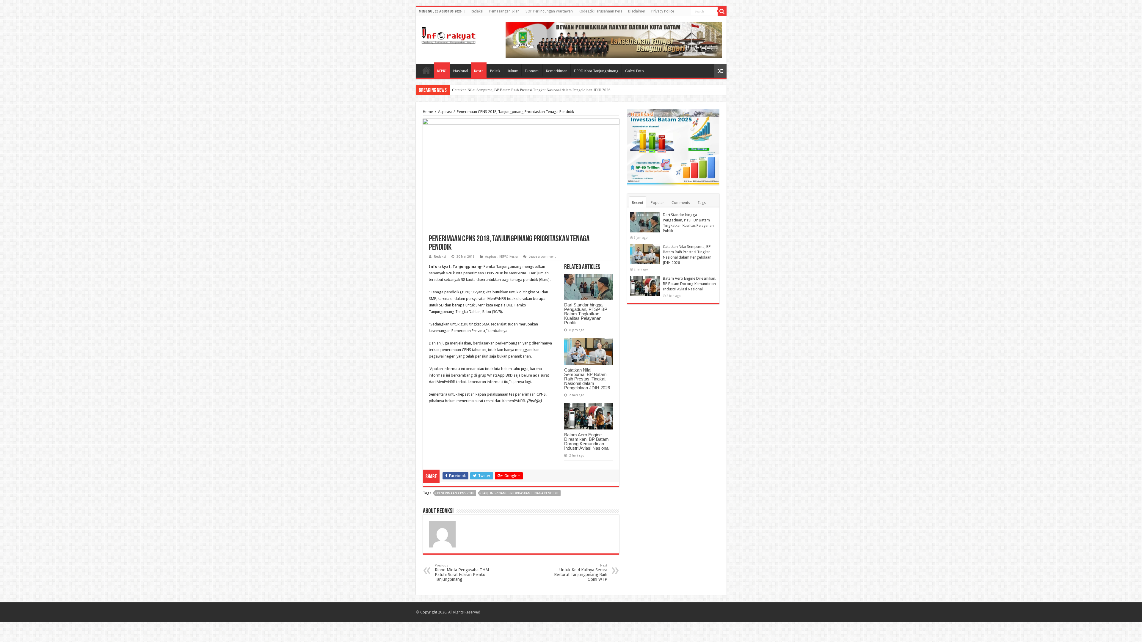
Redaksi (477, 11)
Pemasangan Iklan (504, 11)
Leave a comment (542, 257)
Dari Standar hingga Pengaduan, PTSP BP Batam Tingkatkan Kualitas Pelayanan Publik (585, 313)
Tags (701, 202)
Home (426, 70)
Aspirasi (445, 111)
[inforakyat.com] (448, 34)
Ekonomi (532, 71)
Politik (495, 71)
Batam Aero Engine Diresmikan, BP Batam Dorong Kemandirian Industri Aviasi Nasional (586, 441)
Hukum (512, 71)
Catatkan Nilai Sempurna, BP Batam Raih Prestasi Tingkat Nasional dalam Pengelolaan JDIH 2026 (531, 90)
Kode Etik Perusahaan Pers (600, 11)
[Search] (722, 11)
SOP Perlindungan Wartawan (549, 11)
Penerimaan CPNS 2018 (455, 493)
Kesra (479, 71)
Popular (657, 202)
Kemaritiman (556, 71)
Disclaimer (636, 11)
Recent (637, 202)
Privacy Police (662, 11)
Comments (681, 202)
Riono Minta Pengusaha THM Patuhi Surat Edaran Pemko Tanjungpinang (462, 573)
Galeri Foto (634, 71)
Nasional (460, 71)
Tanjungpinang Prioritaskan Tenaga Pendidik (520, 493)
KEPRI (442, 71)
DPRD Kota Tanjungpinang (596, 71)
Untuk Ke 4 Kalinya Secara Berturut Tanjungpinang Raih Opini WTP (580, 573)
